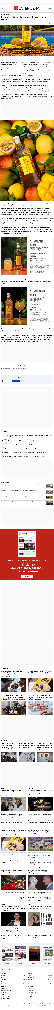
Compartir (4, 57)
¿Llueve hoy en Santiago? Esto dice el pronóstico (13, 854)
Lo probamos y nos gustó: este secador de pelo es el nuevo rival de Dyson (39, 907)
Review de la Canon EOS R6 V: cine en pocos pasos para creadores (13, 893)
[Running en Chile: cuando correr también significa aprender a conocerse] (49, 497)
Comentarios (11, 57)
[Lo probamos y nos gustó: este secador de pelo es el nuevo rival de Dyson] (40, 919)
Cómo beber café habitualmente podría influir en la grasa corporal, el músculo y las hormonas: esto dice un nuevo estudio (13, 674)
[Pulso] (21, 961)
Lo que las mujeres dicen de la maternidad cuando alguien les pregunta (40, 936)
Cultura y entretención (34, 868)
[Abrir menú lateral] (2, 8)
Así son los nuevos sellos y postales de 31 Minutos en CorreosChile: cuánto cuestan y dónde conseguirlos (40, 673)
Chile (2, 788)
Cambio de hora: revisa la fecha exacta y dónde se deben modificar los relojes (44, 746)
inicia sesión (6, 381)
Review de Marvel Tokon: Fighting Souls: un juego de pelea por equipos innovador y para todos (12, 872)
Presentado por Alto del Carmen (13, 368)
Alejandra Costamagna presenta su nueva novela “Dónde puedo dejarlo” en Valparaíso (23, 448)
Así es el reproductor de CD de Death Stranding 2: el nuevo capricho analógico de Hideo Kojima (13, 898)
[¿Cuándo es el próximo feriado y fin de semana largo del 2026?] (27, 757)
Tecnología (4, 868)
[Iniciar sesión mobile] (52, 8)
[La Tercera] (7, 961)
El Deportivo (31, 828)
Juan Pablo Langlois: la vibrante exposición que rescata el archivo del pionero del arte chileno (24, 444)
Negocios (30, 788)
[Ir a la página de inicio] (27, 8)
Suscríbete (16, 381)
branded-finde (24, 368)
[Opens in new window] (34, 961)
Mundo (3, 904)
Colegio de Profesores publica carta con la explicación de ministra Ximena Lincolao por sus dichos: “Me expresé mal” (13, 815)
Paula (29, 904)
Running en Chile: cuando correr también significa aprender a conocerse (18, 496)
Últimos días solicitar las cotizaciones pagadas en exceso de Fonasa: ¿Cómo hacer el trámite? (9, 747)
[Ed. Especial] (47, 961)
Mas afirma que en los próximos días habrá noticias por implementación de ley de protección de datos (40, 821)
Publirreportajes (6, 14)
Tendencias (4, 828)
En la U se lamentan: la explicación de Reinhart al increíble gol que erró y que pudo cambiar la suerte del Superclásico (40, 855)
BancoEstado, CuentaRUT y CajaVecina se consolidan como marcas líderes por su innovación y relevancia (23, 502)
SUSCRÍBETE (27, 576)
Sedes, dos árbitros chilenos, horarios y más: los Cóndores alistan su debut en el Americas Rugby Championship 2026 (39, 862)
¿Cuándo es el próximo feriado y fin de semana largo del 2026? (27, 745)
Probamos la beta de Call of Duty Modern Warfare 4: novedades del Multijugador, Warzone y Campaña (13, 697)
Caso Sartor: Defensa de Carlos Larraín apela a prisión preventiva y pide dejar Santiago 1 (23, 456)
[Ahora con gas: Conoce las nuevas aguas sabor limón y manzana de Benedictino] (49, 492)
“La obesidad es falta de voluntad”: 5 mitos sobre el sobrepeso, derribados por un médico (13, 861)
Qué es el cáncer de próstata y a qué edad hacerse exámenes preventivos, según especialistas (40, 697)
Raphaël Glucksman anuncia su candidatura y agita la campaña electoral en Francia (22, 440)
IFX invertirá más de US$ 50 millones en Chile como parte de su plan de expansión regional (24, 452)
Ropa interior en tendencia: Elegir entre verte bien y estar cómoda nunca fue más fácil (21, 484)
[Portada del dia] (27, 556)
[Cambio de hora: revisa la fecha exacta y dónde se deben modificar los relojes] (45, 757)
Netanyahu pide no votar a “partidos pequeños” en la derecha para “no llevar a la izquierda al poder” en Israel (13, 937)
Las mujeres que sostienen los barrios (37, 928)
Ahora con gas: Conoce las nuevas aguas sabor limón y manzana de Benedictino (20, 490)
